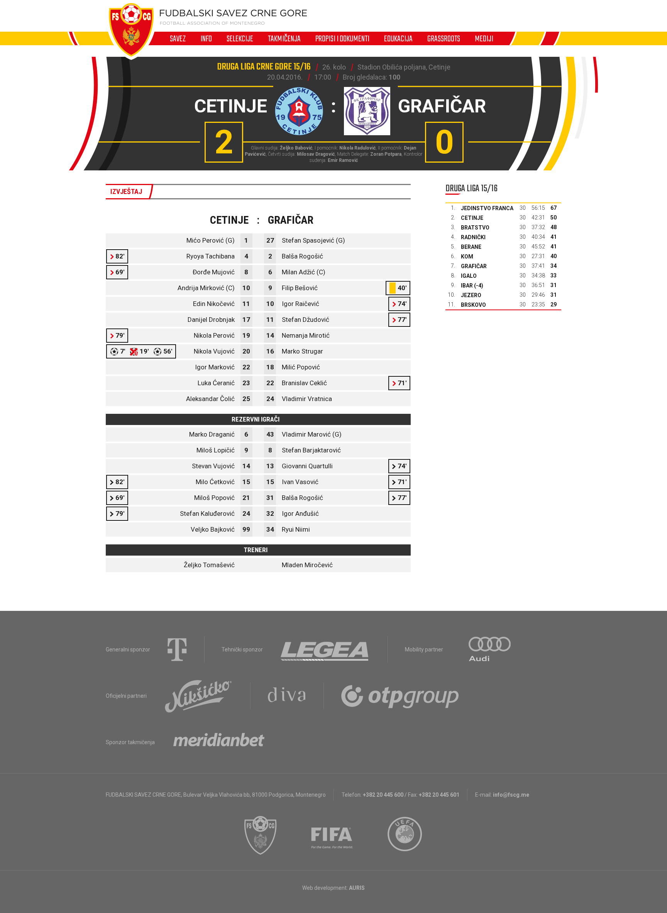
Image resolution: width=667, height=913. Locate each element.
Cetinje (472, 218)
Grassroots (443, 38)
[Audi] (490, 649)
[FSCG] (261, 835)
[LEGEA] (325, 649)
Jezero (471, 295)
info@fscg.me (511, 795)
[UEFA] (405, 835)
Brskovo (473, 305)
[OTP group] (400, 696)
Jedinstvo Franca (487, 208)
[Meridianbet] (219, 742)
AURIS (357, 888)
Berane (471, 247)
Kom (467, 256)
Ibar (467, 285)
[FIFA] (332, 835)
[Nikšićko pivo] (198, 696)
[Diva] (286, 696)
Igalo (469, 276)
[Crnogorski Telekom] (177, 649)
